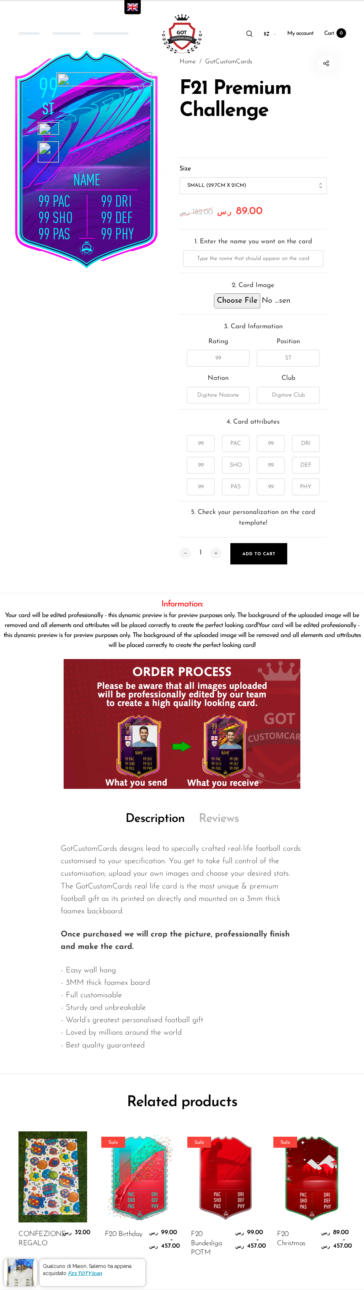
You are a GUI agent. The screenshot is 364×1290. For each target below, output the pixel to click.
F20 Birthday (124, 1234)
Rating (218, 341)
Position (288, 341)
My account (300, 33)
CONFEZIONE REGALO (38, 1239)
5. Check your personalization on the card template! (253, 517)
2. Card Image (253, 285)
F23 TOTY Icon (85, 1273)
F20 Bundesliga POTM (206, 1243)
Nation (218, 378)
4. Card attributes (253, 422)
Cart (333, 33)
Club (288, 378)
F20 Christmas (291, 1239)
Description (154, 819)
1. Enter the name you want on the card (253, 241)
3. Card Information (253, 326)
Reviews (219, 819)
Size (185, 169)
